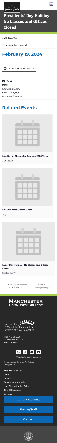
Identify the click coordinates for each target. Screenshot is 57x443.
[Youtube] (32, 352)
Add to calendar (19, 68)
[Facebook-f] (25, 352)
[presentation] (27, 133)
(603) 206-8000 (11, 342)
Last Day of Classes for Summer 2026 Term (25, 156)
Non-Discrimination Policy (17, 386)
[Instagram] (18, 352)
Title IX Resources (12, 390)
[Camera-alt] (38, 352)
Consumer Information (15, 382)
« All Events (9, 38)
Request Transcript (13, 370)
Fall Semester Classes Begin (17, 209)
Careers (7, 378)
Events (7, 374)
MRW (12, 365)
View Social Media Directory (28, 357)
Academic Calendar (12, 96)
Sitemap (8, 394)
